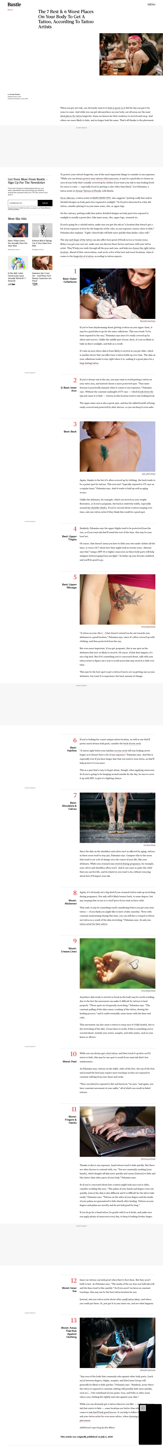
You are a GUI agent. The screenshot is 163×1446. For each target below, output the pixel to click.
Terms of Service (45, 208)
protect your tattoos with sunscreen (100, 178)
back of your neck (132, 743)
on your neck (120, 750)
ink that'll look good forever (102, 1412)
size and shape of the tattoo (78, 239)
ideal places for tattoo (71, 115)
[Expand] (142, 1406)
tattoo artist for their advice (93, 923)
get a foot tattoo (109, 1053)
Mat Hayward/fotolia (148, 1159)
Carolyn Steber (14, 94)
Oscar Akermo (67, 197)
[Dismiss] (159, 1406)
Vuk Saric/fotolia (149, 845)
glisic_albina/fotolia (148, 474)
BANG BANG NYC (101, 197)
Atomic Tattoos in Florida (88, 190)
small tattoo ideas (131, 1299)
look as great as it (117, 107)
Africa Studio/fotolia (148, 627)
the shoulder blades (97, 507)
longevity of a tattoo (83, 256)
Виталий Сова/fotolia (147, 321)
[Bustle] (14, 4)
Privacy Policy (14, 209)
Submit (45, 203)
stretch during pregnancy (127, 863)
